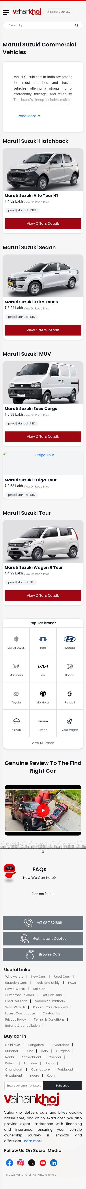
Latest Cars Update (20, 1013)
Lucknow (30, 1063)
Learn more (32, 1140)
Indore (34, 1075)
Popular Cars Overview (50, 1007)
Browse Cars (50, 954)
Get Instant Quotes (49, 938)
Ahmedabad (31, 1057)
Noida (9, 1057)
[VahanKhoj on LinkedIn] (54, 1163)
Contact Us (51, 1013)
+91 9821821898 (49, 922)
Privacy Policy (15, 1019)
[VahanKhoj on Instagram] (20, 1163)
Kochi (51, 1075)
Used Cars (62, 976)
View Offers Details (43, 223)
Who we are (14, 976)
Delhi (45, 1051)
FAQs (72, 983)
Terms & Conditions (49, 1019)
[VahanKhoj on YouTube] (43, 1163)
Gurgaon (63, 1051)
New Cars (38, 976)
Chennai (55, 1057)
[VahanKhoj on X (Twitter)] (32, 1163)
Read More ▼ (29, 115)
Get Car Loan (52, 995)
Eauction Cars (16, 983)
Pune (29, 1051)
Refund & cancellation (22, 1025)
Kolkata (11, 1063)
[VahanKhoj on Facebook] (9, 1163)
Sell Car (39, 989)
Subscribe (62, 1085)
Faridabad (65, 1069)
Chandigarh (14, 1069)
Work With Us (15, 1007)
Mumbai (11, 1051)
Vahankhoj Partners (50, 1001)
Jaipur (49, 1063)
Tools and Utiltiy (47, 983)
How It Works (15, 989)
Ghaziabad (13, 1075)
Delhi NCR (12, 1045)
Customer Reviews (19, 995)
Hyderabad (60, 1045)
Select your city (59, 12)
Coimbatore (40, 1069)
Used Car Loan (16, 1001)
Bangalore (36, 1045)
